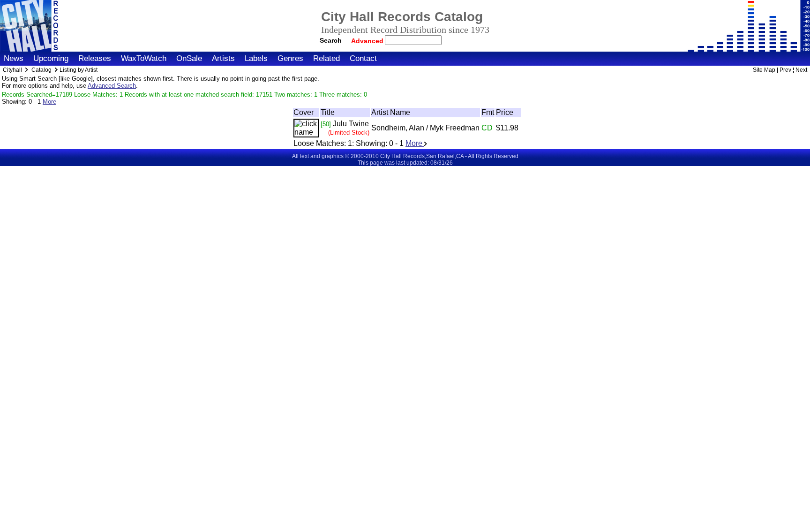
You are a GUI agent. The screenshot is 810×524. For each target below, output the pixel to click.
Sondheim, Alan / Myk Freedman (425, 128)
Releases (94, 58)
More (49, 101)
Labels (256, 58)
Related (326, 58)
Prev (785, 70)
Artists (223, 58)
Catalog (41, 70)
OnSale (189, 58)
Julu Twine (351, 124)
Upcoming (50, 58)
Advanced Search (112, 85)
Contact (363, 58)
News (13, 58)
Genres (290, 58)
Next (801, 70)
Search (331, 40)
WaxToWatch (143, 58)
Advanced (368, 41)
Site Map (764, 70)
